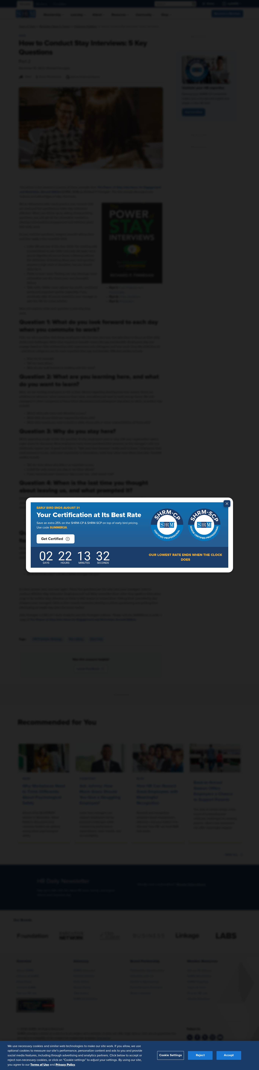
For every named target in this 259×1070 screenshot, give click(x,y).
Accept (229, 1055)
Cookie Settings (170, 1055)
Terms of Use (39, 1064)
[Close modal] (227, 503)
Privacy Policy (65, 1064)
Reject (200, 1055)
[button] (56, 538)
